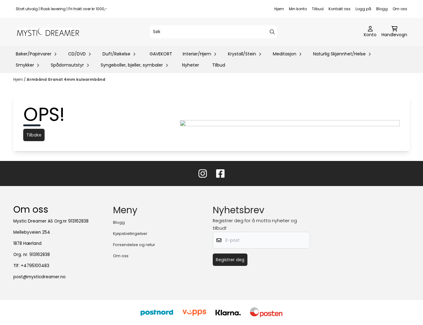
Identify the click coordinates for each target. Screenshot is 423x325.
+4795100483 (35, 266)
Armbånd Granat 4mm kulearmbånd (66, 79)
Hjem (279, 8)
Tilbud (318, 8)
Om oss (400, 8)
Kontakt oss (340, 8)
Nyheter (190, 65)
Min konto (298, 8)
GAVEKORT (161, 54)
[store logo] (48, 32)
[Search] (272, 32)
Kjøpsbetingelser (130, 233)
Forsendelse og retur (134, 244)
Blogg (382, 8)
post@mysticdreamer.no (39, 277)
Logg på (363, 8)
